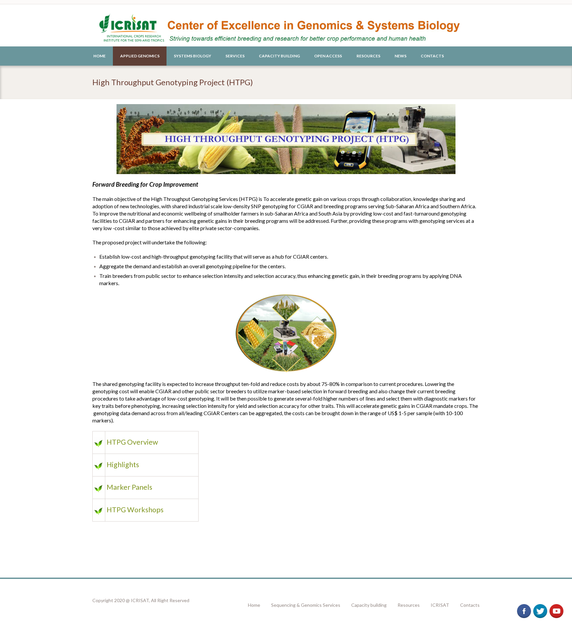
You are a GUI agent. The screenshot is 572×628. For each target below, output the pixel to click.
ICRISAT (440, 605)
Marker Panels (129, 487)
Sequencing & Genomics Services (305, 605)
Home (99, 55)
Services (235, 55)
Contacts (432, 55)
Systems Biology (192, 55)
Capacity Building (279, 55)
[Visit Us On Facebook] (524, 606)
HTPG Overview (132, 442)
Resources (368, 55)
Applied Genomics (140, 55)
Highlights (123, 464)
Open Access (328, 55)
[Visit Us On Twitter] (540, 606)
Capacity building (369, 605)
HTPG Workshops (135, 509)
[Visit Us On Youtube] (556, 606)
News (400, 55)
